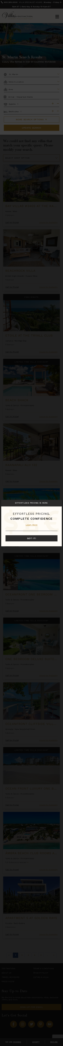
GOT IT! (31, 538)
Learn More (31, 525)
